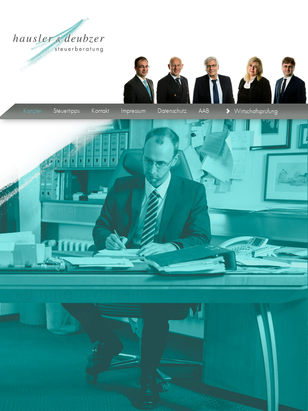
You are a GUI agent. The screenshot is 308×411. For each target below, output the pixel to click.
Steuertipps (66, 108)
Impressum (133, 108)
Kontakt (100, 108)
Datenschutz (172, 108)
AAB (204, 108)
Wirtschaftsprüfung (256, 108)
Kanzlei (32, 108)
